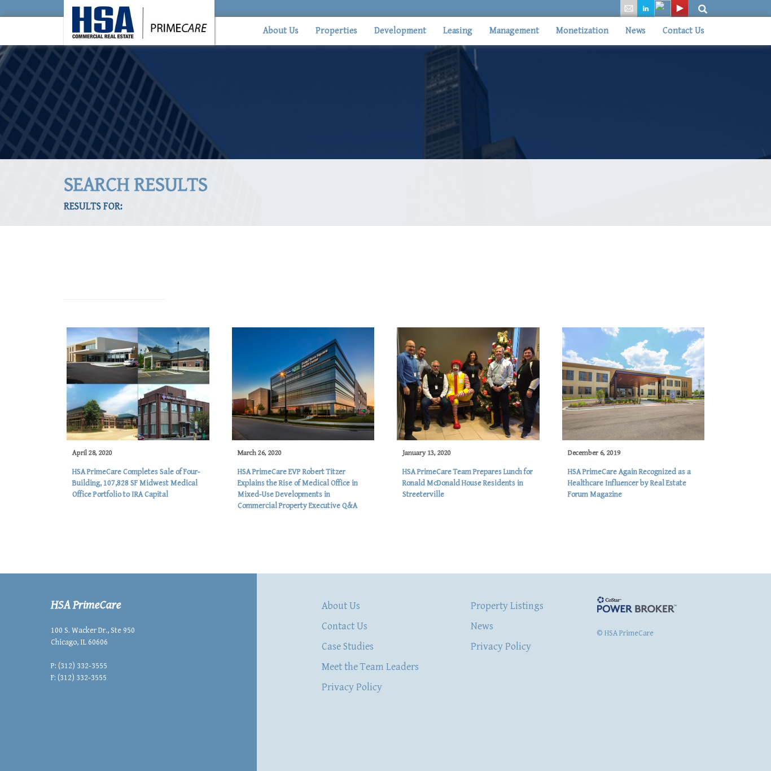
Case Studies (348, 646)
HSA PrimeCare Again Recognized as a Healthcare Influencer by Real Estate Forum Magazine (629, 483)
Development (400, 30)
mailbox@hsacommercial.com (100, 701)
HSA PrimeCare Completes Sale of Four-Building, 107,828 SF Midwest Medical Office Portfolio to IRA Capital (136, 483)
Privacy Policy (352, 687)
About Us (281, 30)
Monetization (582, 30)
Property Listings (507, 606)
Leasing (457, 30)
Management (514, 30)
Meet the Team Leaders (370, 667)
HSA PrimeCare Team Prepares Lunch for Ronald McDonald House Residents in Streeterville (467, 483)
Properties (336, 30)
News (635, 30)
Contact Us (683, 30)
